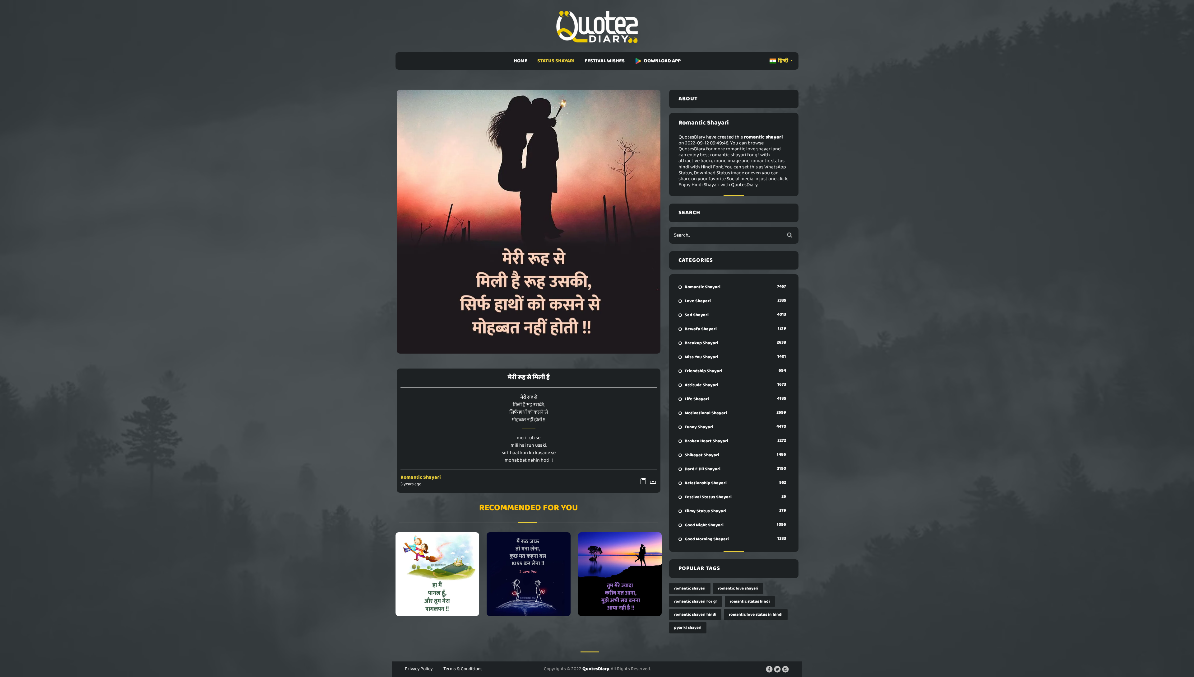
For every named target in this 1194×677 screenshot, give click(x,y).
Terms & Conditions (463, 669)
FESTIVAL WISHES (605, 61)
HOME (520, 61)
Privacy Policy (419, 669)
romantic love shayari (738, 588)
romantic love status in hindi (756, 614)
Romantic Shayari (420, 477)
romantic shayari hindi (695, 614)
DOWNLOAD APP (662, 61)
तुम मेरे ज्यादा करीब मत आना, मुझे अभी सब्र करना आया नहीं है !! (620, 574)
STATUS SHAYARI (556, 61)
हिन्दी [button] (783, 61)
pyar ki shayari (687, 627)
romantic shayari (690, 588)
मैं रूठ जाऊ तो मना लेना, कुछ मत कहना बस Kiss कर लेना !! (528, 574)
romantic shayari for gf (695, 601)
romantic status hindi (750, 601)
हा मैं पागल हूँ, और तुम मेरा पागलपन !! (437, 574)
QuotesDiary (595, 669)
